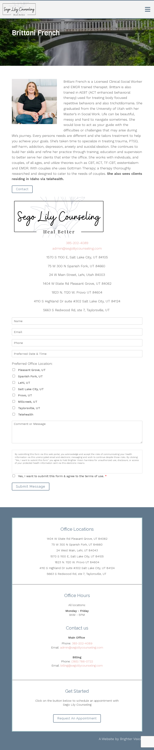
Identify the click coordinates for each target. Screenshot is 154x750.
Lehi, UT (24, 382)
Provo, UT (25, 395)
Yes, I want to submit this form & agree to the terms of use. (62, 476)
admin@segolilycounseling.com (77, 248)
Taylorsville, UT (29, 408)
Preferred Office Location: (32, 364)
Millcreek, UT (27, 401)
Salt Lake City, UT (31, 389)
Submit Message (30, 486)
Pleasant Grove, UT (32, 370)
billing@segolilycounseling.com (81, 665)
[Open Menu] (147, 9)
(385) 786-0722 (82, 661)
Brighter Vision (131, 739)
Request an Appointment (77, 718)
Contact (22, 189)
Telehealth (25, 414)
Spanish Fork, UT (30, 376)
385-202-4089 (77, 243)
